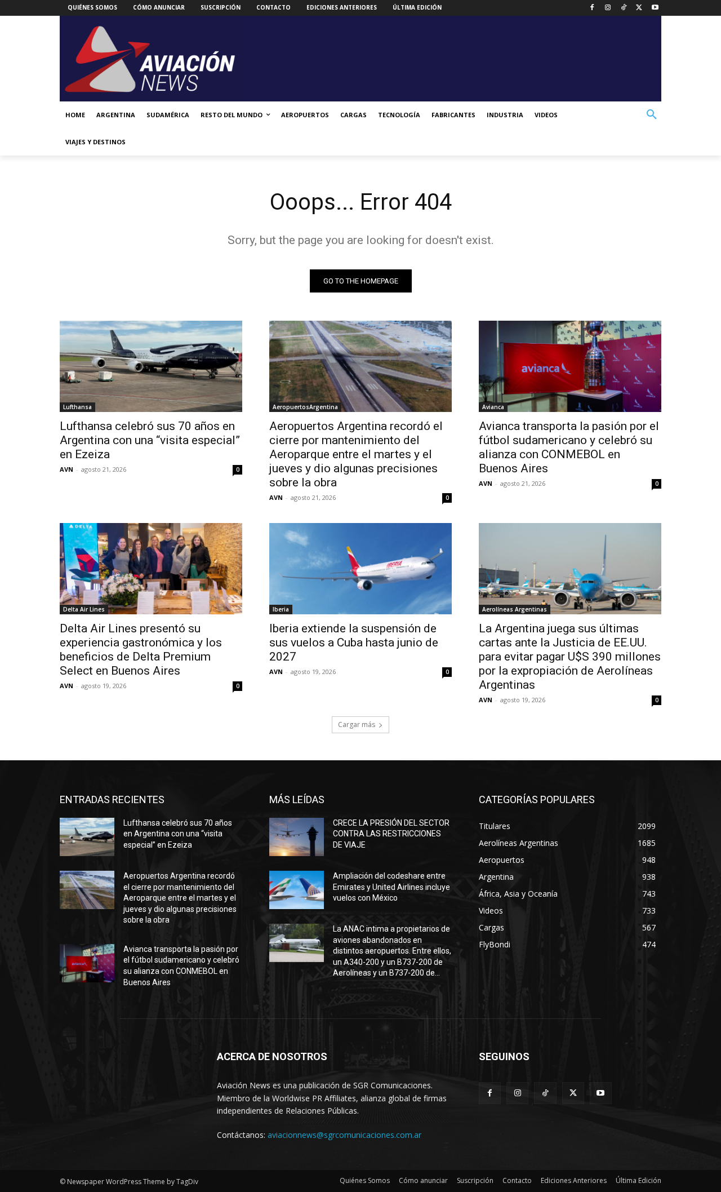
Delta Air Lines (84, 609)
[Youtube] (654, 8)
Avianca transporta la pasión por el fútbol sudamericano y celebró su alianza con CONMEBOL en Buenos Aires (569, 447)
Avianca (493, 407)
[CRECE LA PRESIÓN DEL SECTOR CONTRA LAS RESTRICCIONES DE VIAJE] (296, 837)
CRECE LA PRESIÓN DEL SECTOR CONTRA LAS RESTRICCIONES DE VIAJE (391, 833)
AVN (66, 469)
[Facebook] (592, 8)
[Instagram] (608, 8)
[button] (651, 114)
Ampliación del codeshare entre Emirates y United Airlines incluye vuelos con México (391, 886)
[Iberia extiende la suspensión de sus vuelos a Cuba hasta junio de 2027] (360, 568)
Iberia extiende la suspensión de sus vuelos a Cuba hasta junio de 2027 (353, 642)
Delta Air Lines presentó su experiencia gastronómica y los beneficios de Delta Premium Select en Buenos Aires (141, 649)
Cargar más (356, 724)
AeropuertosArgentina (305, 407)
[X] (639, 8)
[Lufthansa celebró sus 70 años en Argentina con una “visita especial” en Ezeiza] (151, 366)
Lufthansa (77, 407)
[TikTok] (623, 8)
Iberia (281, 609)
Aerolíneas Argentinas (514, 609)
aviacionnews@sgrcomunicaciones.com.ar (344, 1134)
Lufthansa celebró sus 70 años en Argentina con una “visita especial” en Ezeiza (150, 440)
